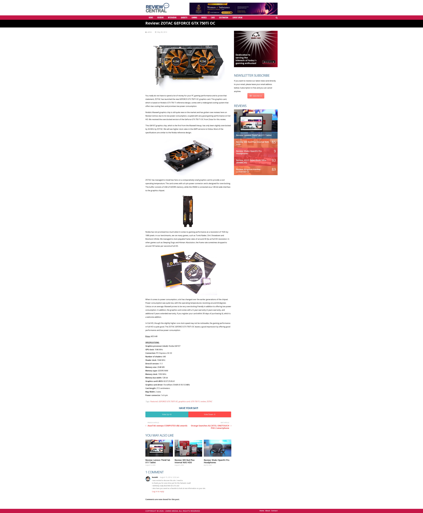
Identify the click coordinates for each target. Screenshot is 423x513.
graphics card (184, 401)
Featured (154, 401)
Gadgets (184, 17)
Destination (223, 17)
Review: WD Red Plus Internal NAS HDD (185, 461)
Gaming (194, 17)
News (151, 17)
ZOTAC (209, 401)
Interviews (172, 17)
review (203, 401)
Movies (204, 17)
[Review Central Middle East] (157, 13)
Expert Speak (237, 17)
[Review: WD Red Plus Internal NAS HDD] (188, 448)
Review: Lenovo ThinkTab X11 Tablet (157, 461)
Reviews (160, 17)
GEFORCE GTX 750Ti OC (168, 401)
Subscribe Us (257, 96)
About (267, 510)
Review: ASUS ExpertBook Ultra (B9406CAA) (251, 161)
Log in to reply (158, 491)
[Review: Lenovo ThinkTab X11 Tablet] (159, 448)
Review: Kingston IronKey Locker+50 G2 (248, 170)
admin (149, 32)
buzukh (155, 477)
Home (262, 510)
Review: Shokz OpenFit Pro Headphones (216, 461)
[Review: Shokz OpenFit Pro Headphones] (217, 448)
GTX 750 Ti (195, 401)
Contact (274, 510)
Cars (213, 17)
